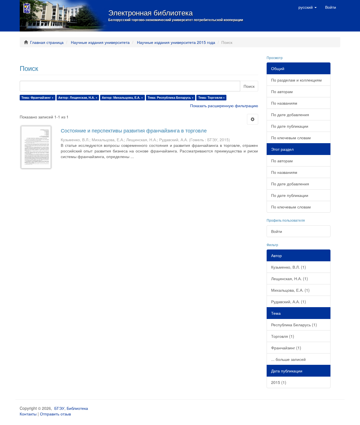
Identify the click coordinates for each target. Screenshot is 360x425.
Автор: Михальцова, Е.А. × (122, 97)
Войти (276, 231)
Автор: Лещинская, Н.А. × (77, 97)
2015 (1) (278, 382)
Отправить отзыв (55, 414)
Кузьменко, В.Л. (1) (288, 267)
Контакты (28, 414)
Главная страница (47, 42)
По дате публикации (289, 126)
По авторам (282, 91)
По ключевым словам (291, 137)
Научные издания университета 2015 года (176, 42)
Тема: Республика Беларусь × (171, 97)
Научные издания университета (100, 42)
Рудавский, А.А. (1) (288, 301)
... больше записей (288, 359)
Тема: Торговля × (211, 97)
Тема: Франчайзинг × (37, 97)
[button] (307, 7)
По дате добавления (290, 114)
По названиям (284, 103)
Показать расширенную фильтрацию (224, 105)
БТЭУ (59, 408)
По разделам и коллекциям (296, 80)
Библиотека (77, 408)
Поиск (249, 86)
